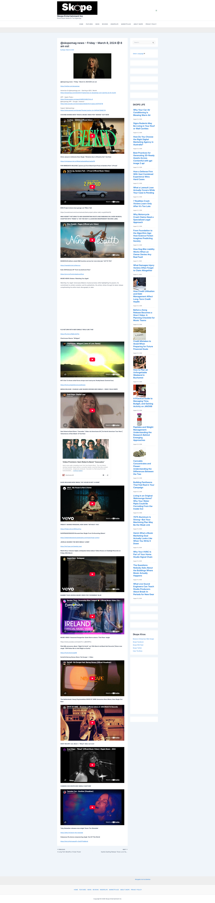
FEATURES (82, 889)
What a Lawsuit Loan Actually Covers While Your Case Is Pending (144, 190)
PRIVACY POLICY (136, 889)
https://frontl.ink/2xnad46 (68, 653)
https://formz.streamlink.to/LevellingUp (72, 385)
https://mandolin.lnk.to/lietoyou (70, 265)
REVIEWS (96, 889)
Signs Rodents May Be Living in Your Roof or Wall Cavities (144, 126)
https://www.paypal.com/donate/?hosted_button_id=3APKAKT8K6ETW (83, 110)
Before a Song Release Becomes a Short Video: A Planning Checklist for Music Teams (144, 315)
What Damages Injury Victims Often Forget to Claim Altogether (143, 268)
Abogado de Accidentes (142, 879)
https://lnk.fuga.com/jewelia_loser (71, 546)
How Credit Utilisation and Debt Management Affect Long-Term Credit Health (144, 296)
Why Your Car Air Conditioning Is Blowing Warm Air (142, 112)
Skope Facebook (138, 642)
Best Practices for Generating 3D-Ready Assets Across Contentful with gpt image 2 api (144, 158)
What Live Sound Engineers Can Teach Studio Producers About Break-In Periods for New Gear (143, 589)
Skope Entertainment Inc (70, 16)
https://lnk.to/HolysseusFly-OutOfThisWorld (74, 841)
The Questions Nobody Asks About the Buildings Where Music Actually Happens (143, 570)
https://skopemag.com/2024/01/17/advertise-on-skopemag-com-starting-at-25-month (88, 93)
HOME (76, 889)
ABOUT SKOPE (125, 889)
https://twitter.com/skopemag (69, 86)
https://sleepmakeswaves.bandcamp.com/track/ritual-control (79, 537)
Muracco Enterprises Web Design (143, 639)
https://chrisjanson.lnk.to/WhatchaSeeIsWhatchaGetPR (77, 161)
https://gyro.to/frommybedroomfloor (72, 274)
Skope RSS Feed (138, 645)
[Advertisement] (145, 685)
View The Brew (137, 651)
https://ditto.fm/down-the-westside (71, 832)
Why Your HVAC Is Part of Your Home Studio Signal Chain (142, 554)
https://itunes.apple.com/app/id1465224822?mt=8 (76, 99)
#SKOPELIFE (104, 889)
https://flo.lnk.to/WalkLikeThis (69, 334)
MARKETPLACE (114, 889)
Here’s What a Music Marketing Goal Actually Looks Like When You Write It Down (143, 538)
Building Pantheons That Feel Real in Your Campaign (143, 485)
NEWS (89, 889)
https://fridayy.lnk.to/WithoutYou (70, 529)
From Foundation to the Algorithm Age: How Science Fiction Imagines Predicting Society (143, 235)
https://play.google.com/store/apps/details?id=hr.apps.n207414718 (81, 104)
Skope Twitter (137, 648)
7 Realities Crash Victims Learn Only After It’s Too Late (142, 203)
